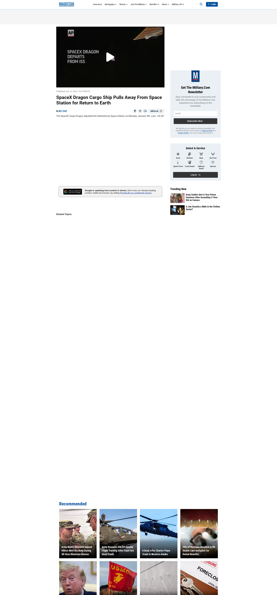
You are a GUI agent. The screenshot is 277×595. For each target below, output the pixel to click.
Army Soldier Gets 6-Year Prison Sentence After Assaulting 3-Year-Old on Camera (202, 197)
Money (122, 4)
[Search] (201, 4)
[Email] (145, 111)
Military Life (177, 4)
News (164, 4)
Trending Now (178, 189)
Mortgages (110, 4)
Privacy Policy (183, 133)
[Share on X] (140, 111)
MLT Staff (63, 111)
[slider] (76, 83)
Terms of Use (207, 131)
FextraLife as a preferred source (135, 193)
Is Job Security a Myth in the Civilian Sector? (203, 208)
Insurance (97, 4)
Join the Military (137, 4)
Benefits (153, 4)
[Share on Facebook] (135, 111)
